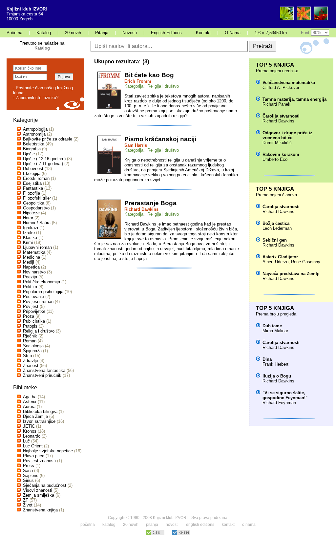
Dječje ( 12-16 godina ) (44, 158)
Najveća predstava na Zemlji (291, 273)
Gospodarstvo (36, 207)
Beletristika (33, 143)
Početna (14, 32)
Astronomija (34, 134)
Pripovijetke (34, 311)
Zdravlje (30, 360)
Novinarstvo (34, 272)
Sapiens (30, 475)
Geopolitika (33, 203)
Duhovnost (33, 168)
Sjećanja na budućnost (44, 485)
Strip (27, 355)
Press (28, 465)
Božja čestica (275, 223)
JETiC (29, 426)
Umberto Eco (274, 159)
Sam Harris (135, 145)
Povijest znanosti (39, 460)
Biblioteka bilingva (40, 411)
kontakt (228, 525)
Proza (28, 316)
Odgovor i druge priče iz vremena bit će (287, 135)
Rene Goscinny (305, 261)
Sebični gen (274, 240)
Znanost (30, 365)
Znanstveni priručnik (42, 375)
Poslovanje (33, 296)
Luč (26, 441)
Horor (28, 217)
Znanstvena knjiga (40, 509)
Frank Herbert (275, 364)
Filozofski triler (37, 198)
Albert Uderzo (275, 261)
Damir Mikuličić (277, 142)
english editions (200, 525)
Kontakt (203, 32)
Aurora (29, 406)
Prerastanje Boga (150, 203)
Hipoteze (31, 212)
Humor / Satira (37, 222)
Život (27, 505)
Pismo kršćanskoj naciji (160, 139)
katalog (109, 525)
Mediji (28, 262)
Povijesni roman (38, 301)
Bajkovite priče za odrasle (47, 139)
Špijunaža (32, 350)
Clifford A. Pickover (280, 87)
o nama (249, 525)
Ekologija (31, 173)
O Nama (233, 32)
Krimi (28, 242)
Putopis (30, 326)
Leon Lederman (277, 228)
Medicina (31, 257)
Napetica (31, 267)
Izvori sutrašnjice (39, 421)
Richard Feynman (279, 402)
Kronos (29, 431)
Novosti (129, 32)
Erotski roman (36, 178)
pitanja (152, 525)
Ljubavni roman (37, 247)
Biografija (32, 148)
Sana (28, 470)
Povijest (30, 306)
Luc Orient (33, 445)
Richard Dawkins (141, 209)
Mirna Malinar (275, 330)
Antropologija (35, 129)
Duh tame (272, 325)
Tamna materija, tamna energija (294, 99)
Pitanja (101, 32)
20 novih (73, 32)
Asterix (29, 401)
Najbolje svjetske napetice (48, 450)
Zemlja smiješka (38, 495)
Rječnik (30, 336)
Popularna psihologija (43, 291)
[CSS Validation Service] (155, 534)
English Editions (166, 32)
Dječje (29, 153)
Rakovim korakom (280, 154)
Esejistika (32, 183)
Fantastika (33, 188)
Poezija (30, 276)
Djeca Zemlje (35, 416)
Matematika (34, 252)
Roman (29, 340)
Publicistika (34, 321)
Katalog (43, 32)
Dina (267, 359)
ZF (25, 500)
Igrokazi (30, 227)
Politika (30, 286)
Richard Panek (276, 104)
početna (87, 525)
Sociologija (33, 345)
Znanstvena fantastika (44, 370)
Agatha (29, 396)
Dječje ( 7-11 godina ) (43, 163)
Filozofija (31, 193)
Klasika (30, 237)
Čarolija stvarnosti (281, 116)
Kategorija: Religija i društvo (151, 86)
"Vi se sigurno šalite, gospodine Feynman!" (284, 395)
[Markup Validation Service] (181, 534)
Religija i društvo (38, 331)
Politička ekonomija (41, 281)
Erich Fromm (137, 81)
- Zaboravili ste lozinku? (35, 97)
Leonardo (31, 436)
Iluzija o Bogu (276, 376)
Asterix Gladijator (280, 256)
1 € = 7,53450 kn (271, 32)
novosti (172, 525)
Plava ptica (33, 455)
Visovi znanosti (37, 490)
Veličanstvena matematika (288, 82)
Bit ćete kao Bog (149, 75)
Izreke (29, 232)
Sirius (28, 480)
